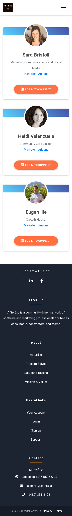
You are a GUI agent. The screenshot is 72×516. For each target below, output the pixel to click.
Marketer (30, 74)
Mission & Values (36, 382)
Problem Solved (36, 364)
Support (36, 439)
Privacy (48, 511)
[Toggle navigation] (63, 7)
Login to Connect (37, 89)
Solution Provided (36, 373)
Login (36, 421)
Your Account (36, 412)
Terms (59, 511)
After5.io (36, 355)
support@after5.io (39, 486)
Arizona (43, 74)
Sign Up (36, 430)
